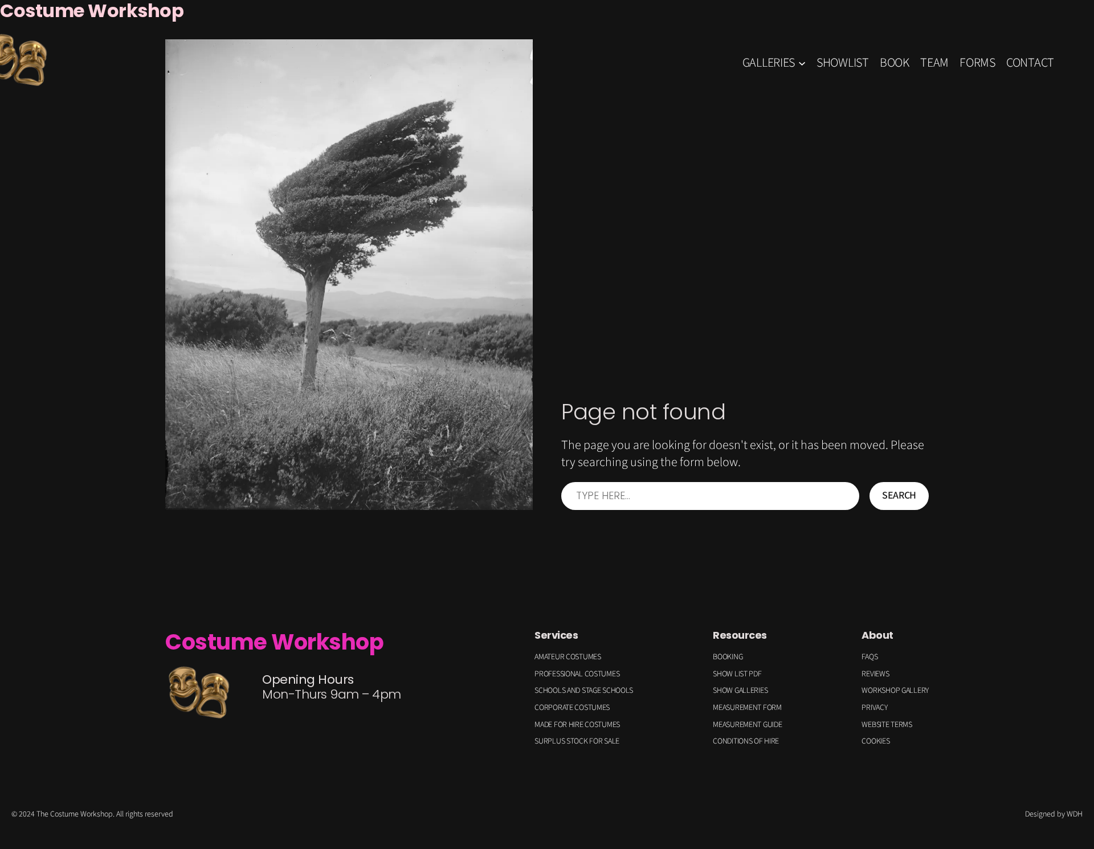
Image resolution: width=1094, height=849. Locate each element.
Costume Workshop (274, 642)
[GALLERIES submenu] (802, 62)
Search (899, 495)
